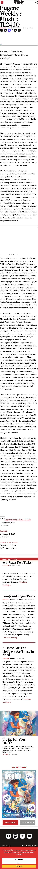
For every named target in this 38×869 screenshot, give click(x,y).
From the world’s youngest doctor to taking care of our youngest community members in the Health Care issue (18, 749)
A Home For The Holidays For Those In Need (18, 651)
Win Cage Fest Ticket (18, 562)
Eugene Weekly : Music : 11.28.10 (18, 519)
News (12, 658)
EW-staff (13, 28)
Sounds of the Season (9, 542)
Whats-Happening (16, 599)
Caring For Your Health (14, 741)
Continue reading (11, 637)
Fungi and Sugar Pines (19, 595)
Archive (3, 28)
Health (5, 755)
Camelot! (4, 531)
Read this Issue (27, 822)
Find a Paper (10, 822)
